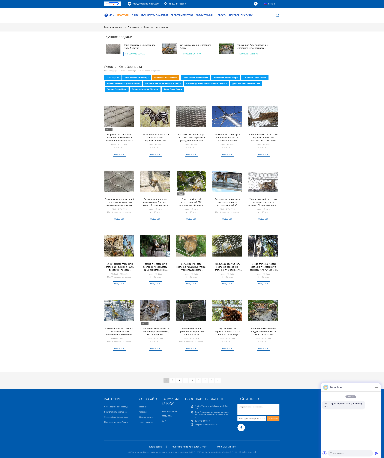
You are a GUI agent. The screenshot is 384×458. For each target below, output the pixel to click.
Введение (143, 406)
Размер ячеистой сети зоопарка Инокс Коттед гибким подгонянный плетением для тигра (155, 268)
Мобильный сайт (226, 447)
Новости (221, 15)
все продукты (112, 77)
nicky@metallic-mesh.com (146, 3)
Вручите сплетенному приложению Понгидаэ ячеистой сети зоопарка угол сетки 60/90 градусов (155, 204)
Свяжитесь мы (204, 15)
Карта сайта (155, 447)
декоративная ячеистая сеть (246, 83)
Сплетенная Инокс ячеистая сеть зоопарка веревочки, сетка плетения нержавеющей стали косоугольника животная (155, 334)
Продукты (123, 15)
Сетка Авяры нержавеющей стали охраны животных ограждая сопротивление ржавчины (119, 204)
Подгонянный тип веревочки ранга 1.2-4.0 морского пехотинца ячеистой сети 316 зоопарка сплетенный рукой (227, 334)
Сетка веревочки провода (136, 77)
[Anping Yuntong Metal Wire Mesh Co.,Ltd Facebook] (256, 4)
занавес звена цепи (116, 89)
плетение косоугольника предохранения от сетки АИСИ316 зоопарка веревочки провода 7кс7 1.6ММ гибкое (263, 334)
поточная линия (169, 411)
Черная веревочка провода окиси (123, 83)
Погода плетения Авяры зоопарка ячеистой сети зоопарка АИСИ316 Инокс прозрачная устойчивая (263, 268)
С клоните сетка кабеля (255, 77)
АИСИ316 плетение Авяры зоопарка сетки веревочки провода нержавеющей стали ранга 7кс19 (191, 139)
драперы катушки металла (145, 89)
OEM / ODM (167, 416)
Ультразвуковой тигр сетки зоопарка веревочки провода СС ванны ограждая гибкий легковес (263, 204)
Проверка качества (182, 15)
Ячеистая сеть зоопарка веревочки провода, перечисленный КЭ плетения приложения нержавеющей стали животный (227, 207)
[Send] (376, 453)
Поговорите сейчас (241, 15)
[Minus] (376, 387)
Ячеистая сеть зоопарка (155, 27)
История (143, 411)
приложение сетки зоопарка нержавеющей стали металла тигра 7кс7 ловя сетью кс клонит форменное (263, 139)
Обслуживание (146, 417)
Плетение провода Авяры (225, 77)
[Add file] (324, 453)
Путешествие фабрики (154, 15)
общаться (119, 154)
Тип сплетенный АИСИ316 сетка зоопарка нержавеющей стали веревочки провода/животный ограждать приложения (155, 142)
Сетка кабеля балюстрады (195, 77)
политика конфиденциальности (189, 447)
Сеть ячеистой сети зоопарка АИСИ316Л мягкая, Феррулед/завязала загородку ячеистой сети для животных (191, 269)
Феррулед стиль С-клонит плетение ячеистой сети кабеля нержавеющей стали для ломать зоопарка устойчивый (119, 140)
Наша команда (146, 422)
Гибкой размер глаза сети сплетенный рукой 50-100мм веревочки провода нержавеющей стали (119, 268)
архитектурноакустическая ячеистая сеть (206, 83)
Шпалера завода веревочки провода (163, 83)
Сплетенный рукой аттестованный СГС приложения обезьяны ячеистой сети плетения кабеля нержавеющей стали (191, 205)
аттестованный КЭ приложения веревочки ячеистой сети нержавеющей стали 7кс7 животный (191, 334)
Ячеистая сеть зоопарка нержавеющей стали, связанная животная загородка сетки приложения (227, 140)
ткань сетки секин (173, 89)
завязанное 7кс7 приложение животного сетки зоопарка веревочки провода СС (252, 48)
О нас (135, 15)
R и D (164, 421)
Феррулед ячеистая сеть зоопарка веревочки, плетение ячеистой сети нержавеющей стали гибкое (227, 268)
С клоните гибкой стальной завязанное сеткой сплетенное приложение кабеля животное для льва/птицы (119, 334)
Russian (271, 3)
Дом (111, 15)
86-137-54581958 (177, 4)
